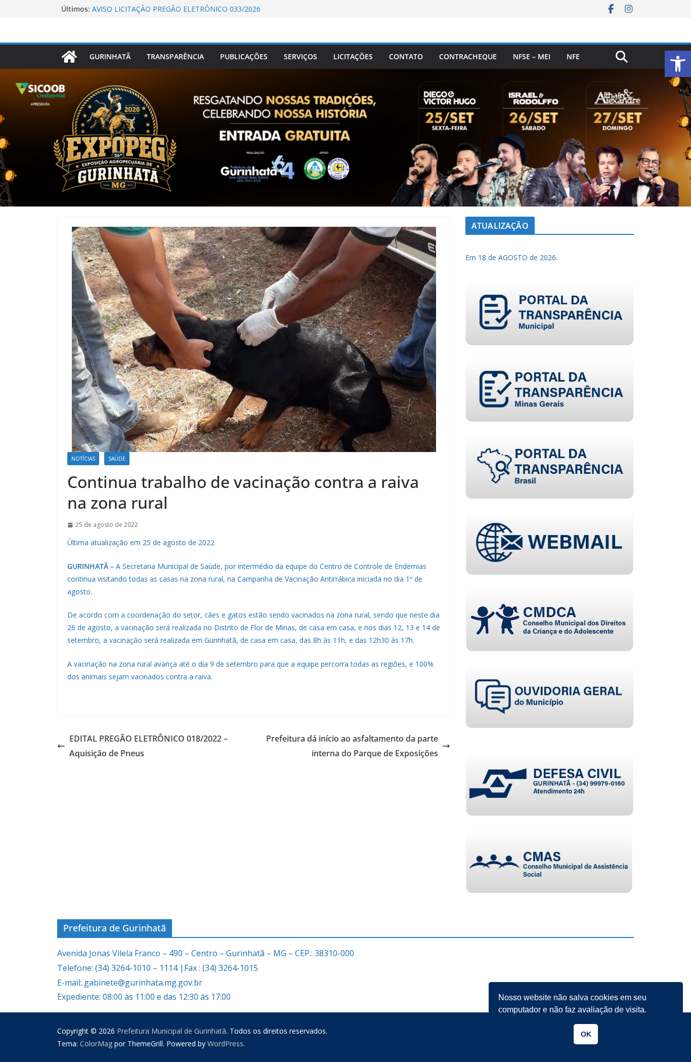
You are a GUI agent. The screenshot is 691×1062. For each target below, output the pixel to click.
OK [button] (586, 1034)
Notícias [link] (83, 458)
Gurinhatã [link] (110, 56)
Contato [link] (406, 56)
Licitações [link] (353, 56)
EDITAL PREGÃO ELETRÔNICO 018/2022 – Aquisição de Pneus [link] (148, 746)
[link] (678, 64)
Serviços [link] (300, 56)
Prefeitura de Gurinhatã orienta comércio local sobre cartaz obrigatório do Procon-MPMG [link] (189, 11)
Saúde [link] (116, 458)
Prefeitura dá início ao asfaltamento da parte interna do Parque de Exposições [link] (352, 746)
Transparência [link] (175, 56)
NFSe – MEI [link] (531, 56)
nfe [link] (573, 56)
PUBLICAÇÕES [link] (244, 56)
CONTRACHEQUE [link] (468, 56)
